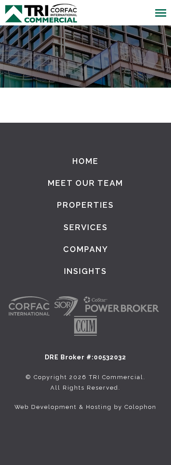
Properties (85, 204)
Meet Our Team (85, 183)
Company (85, 249)
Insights (85, 271)
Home (85, 161)
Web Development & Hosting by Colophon (85, 407)
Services (86, 227)
